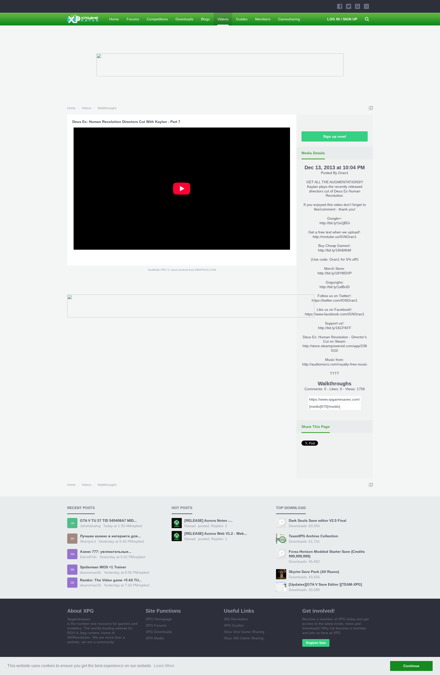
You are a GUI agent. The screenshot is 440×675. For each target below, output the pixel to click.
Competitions (157, 19)
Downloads (184, 19)
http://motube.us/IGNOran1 (334, 237)
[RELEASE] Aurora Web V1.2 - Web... (215, 533)
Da (72, 554)
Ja (72, 523)
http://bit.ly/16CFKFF (334, 328)
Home (114, 19)
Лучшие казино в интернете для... (110, 536)
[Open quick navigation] (370, 108)
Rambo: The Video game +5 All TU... (111, 580)
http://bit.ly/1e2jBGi (335, 223)
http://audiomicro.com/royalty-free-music (334, 364)
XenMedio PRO (157, 269)
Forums (133, 19)
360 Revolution (236, 619)
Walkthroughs (334, 383)
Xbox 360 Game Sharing (244, 638)
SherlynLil (88, 541)
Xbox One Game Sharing (244, 632)
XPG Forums (156, 625)
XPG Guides (234, 625)
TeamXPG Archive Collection (313, 536)
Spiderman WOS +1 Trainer (103, 567)
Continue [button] (411, 666)
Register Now (316, 643)
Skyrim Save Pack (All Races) (314, 572)
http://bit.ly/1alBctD (335, 287)
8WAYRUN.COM (205, 269)
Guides (242, 19)
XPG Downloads (159, 632)
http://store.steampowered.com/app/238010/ (334, 348)
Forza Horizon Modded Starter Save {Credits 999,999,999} (327, 554)
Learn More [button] (164, 666)
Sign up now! (334, 136)
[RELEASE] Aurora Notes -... (208, 520)
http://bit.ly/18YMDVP (335, 273)
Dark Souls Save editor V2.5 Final (317, 520)
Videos (222, 19)
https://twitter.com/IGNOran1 (335, 300)
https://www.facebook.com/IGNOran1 (334, 314)
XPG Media (155, 638)
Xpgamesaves (78, 619)
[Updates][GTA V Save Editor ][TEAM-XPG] (325, 584)
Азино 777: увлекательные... (105, 552)
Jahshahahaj (90, 526)
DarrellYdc (88, 557)
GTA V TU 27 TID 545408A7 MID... (108, 520)
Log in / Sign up (342, 19)
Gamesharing (289, 19)
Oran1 (343, 173)
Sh (72, 538)
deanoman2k (90, 572)
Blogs (205, 19)
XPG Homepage (159, 619)
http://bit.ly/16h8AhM (334, 250)
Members (262, 19)
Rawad (190, 526)
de (72, 569)
